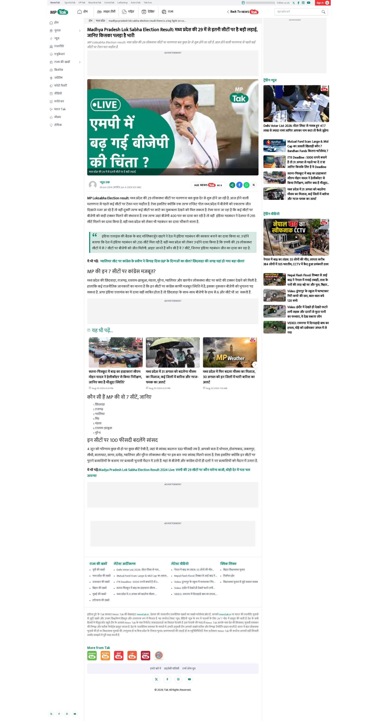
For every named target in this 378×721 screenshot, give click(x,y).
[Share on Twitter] (253, 185)
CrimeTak (109, 2)
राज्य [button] (170, 11)
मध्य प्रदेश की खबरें (102, 576)
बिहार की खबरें (100, 588)
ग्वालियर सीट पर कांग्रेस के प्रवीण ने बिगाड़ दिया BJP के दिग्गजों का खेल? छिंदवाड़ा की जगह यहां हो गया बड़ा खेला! (172, 261)
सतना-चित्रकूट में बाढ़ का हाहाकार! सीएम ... (137, 588)
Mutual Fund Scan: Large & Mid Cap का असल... (142, 576)
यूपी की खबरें (99, 569)
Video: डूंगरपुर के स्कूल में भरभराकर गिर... (194, 582)
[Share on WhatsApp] (246, 185)
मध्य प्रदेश (100, 21)
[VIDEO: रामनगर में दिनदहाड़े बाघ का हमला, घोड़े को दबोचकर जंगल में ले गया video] (274, 327)
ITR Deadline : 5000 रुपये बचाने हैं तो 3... (138, 582)
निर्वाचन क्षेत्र (228, 576)
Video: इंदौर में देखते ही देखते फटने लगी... (194, 588)
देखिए (151, 11)
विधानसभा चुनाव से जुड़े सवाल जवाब (240, 582)
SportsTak (70, 2)
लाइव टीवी (109, 11)
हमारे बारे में (155, 669)
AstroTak (136, 2)
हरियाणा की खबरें (101, 600)
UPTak (82, 2)
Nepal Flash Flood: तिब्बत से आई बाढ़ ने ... (195, 576)
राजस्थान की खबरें (101, 582)
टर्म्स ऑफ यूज (188, 669)
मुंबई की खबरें (99, 594)
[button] (247, 11)
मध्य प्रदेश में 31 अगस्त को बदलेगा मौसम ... (137, 594)
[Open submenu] (80, 31)
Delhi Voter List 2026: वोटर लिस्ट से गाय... (138, 569)
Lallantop (123, 2)
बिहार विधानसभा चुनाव (234, 569)
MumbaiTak (94, 2)
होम (85, 11)
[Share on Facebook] (239, 185)
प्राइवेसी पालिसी (171, 669)
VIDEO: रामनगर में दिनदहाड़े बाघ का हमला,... (195, 594)
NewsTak (55, 2)
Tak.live (148, 2)
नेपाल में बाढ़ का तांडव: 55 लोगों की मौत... (194, 569)
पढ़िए (131, 11)
